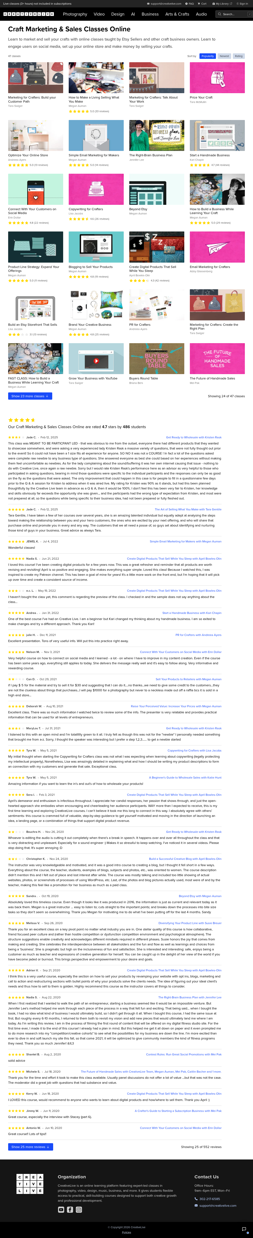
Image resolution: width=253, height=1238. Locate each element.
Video (99, 14)
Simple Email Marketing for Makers (94, 155)
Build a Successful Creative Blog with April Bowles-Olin (185, 859)
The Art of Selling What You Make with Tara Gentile (188, 509)
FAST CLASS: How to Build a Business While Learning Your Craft (33, 380)
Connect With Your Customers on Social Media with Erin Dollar (181, 652)
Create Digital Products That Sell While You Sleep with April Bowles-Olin (174, 558)
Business (150, 14)
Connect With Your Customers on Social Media (32, 211)
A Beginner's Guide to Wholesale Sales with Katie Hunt (185, 777)
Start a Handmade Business (210, 155)
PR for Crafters (139, 324)
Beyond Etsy (138, 209)
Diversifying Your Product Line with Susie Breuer (190, 923)
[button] (244, 1229)
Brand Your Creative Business (90, 324)
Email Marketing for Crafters (210, 266)
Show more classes (28, 396)
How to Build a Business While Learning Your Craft (212, 211)
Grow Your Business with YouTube (93, 378)
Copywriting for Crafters (86, 209)
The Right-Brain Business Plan (150, 155)
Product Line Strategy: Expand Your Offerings (33, 268)
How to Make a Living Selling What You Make (94, 99)
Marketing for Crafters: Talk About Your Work (153, 99)
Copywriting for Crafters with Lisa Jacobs (195, 750)
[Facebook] (70, 1209)
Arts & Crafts (177, 14)
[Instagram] (79, 1209)
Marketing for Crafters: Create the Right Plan (214, 326)
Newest (224, 56)
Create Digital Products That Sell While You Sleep (152, 268)
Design (117, 14)
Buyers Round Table (143, 378)
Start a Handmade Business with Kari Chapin (192, 613)
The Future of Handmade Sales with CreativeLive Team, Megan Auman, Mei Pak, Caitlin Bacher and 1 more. (151, 1071)
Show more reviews (28, 1146)
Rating (239, 56)
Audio (201, 14)
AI (133, 14)
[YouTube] (61, 1209)
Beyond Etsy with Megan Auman (200, 896)
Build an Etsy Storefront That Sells (32, 324)
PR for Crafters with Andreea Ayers (199, 635)
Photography (75, 14)
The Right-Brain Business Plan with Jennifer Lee (190, 997)
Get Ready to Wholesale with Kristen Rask (194, 437)
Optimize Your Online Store (28, 155)
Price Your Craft (201, 97)
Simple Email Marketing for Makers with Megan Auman (186, 541)
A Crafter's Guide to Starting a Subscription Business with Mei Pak (178, 1111)
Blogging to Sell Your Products (91, 266)
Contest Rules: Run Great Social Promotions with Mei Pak (184, 1054)
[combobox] (234, 14)
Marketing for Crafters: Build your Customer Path (32, 99)
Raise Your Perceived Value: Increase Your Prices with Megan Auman (176, 706)
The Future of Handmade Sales (212, 378)
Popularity (208, 56)
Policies (126, 1232)
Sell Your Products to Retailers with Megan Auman (189, 679)
